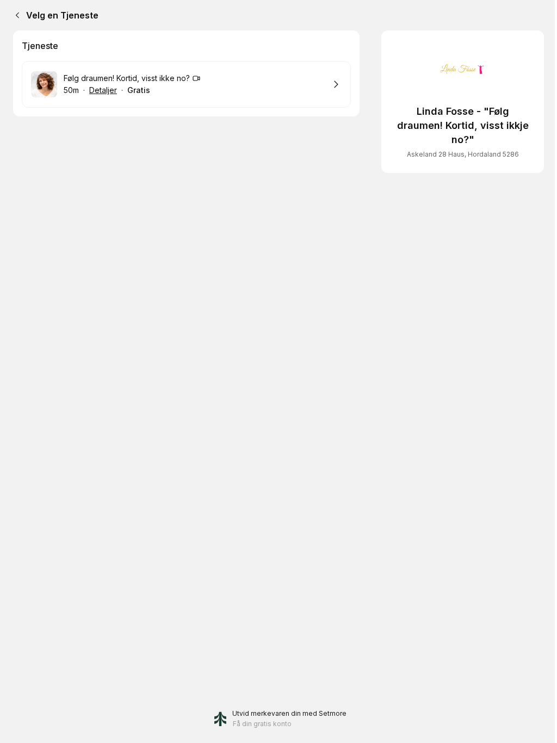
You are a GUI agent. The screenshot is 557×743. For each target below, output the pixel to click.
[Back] (15, 15)
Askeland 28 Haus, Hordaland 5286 (463, 154)
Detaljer (103, 90)
